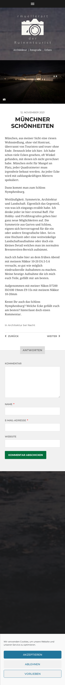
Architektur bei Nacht (21, 325)
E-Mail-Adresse (16, 420)
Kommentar (13, 363)
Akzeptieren (32, 654)
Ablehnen (32, 664)
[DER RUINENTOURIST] (32, 29)
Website (10, 436)
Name (9, 404)
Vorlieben (33, 673)
